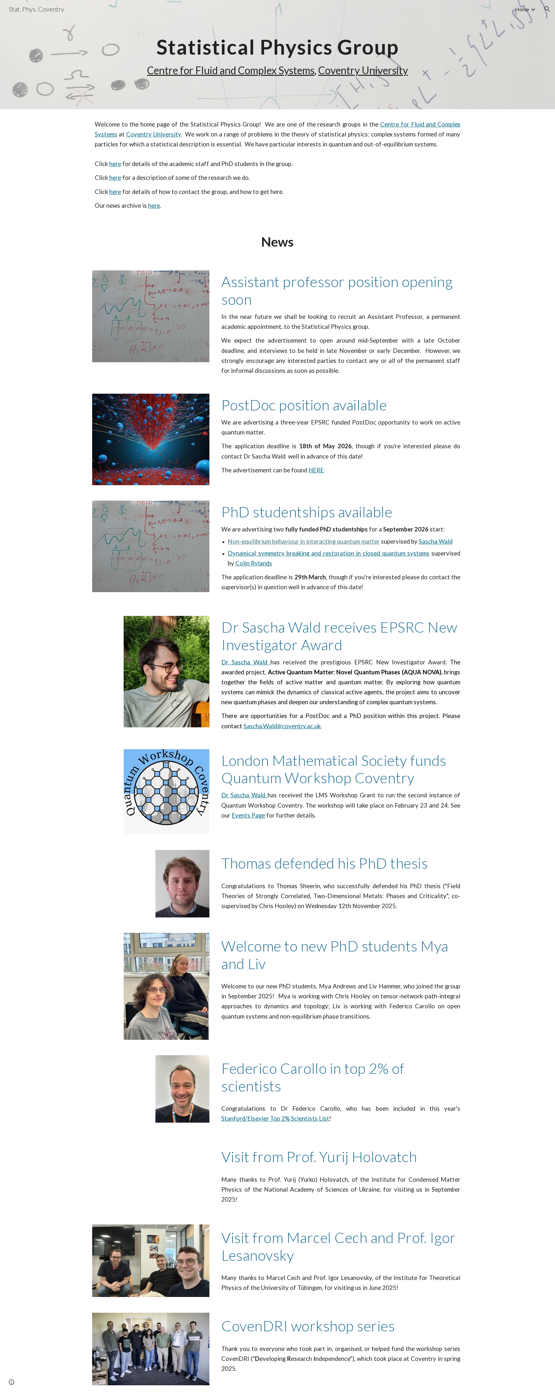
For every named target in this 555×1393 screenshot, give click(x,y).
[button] (547, 9)
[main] (277, 55)
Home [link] (522, 9)
